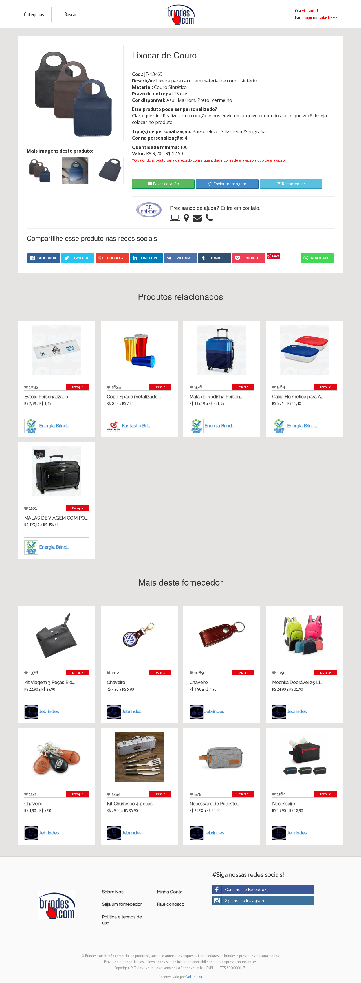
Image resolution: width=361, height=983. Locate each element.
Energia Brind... (54, 425)
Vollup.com (194, 976)
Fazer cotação (165, 183)
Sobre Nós (112, 891)
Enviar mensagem (229, 183)
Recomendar (293, 183)
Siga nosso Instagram (244, 900)
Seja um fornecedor (122, 904)
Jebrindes (49, 711)
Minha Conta (169, 891)
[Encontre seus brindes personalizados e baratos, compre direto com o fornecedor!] (56, 904)
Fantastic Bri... (136, 425)
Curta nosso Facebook (245, 889)
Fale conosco (170, 904)
